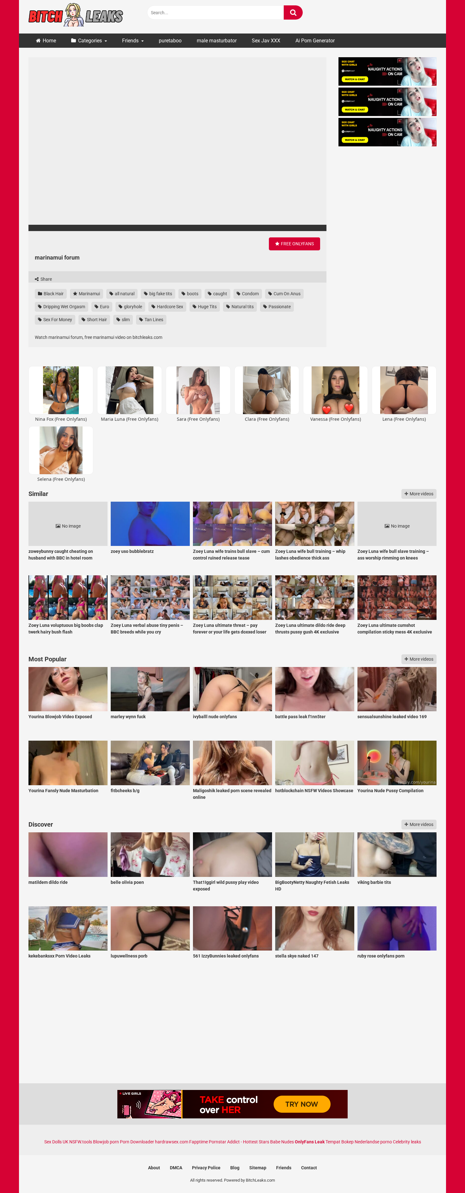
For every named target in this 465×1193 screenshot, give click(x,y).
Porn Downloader (137, 1141)
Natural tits (242, 306)
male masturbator (217, 41)
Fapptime (198, 1141)
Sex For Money (57, 319)
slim (125, 319)
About (154, 1167)
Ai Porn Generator (315, 41)
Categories (90, 41)
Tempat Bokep (340, 1141)
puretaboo (170, 41)
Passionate (279, 306)
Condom (250, 293)
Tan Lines (153, 319)
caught (219, 293)
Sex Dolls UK (56, 1141)
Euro (104, 306)
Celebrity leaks (407, 1141)
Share (46, 279)
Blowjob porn (106, 1141)
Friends (130, 41)
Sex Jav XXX (266, 41)
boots (192, 293)
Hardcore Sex (169, 306)
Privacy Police (206, 1167)
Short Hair (96, 319)
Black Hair (53, 293)
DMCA (176, 1167)
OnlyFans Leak (310, 1141)
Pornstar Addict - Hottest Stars (239, 1141)
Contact (309, 1167)
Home (49, 41)
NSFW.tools (80, 1141)
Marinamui (89, 293)
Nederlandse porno (373, 1141)
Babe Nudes (282, 1141)
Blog (234, 1167)
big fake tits (160, 293)
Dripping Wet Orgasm (63, 306)
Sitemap (257, 1167)
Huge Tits (207, 306)
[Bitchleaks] (75, 17)
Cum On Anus (287, 293)
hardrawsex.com (171, 1141)
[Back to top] (443, 1173)
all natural (124, 293)
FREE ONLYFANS (297, 243)
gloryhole (132, 306)
